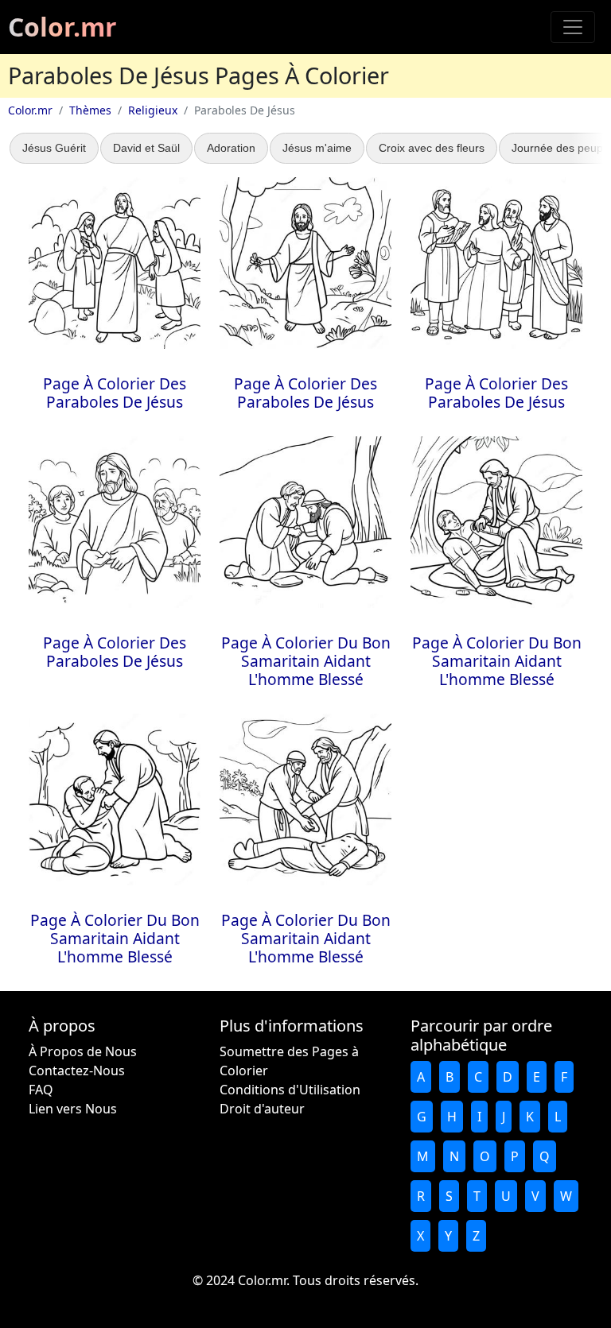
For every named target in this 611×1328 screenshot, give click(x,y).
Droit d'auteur (262, 1108)
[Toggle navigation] (573, 27)
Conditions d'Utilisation (290, 1089)
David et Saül (146, 147)
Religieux (152, 110)
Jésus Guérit (54, 147)
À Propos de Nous (83, 1051)
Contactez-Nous (77, 1070)
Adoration (231, 147)
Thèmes (90, 110)
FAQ (41, 1089)
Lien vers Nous (73, 1108)
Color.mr (62, 27)
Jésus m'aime (317, 147)
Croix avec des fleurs (432, 147)
